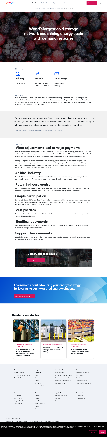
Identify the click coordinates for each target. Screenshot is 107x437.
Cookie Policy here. (69, 427)
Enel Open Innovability (35, 421)
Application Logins (61, 393)
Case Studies (68, 10)
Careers (66, 3)
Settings (93, 432)
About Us (60, 3)
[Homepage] (10, 2)
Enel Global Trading (21, 421)
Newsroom (38, 393)
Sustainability (50, 3)
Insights (42, 3)
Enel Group (9, 421)
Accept (102, 432)
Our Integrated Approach (54, 9)
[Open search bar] (99, 3)
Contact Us (92, 3)
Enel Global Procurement (51, 421)
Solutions (35, 4)
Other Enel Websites (13, 418)
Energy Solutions (39, 9)
